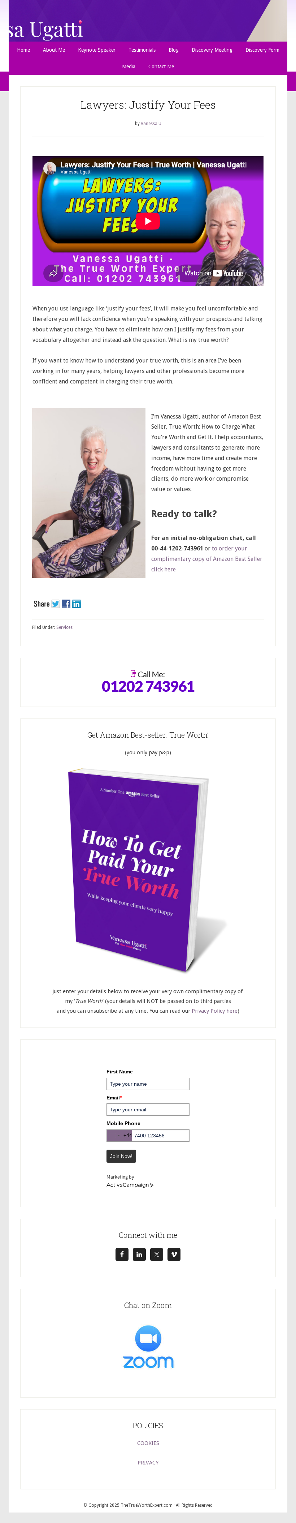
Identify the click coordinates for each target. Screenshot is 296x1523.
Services (64, 627)
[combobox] (119, 1135)
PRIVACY (148, 1462)
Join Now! (121, 1156)
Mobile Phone (123, 1123)
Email (114, 1098)
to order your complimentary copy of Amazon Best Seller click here (206, 559)
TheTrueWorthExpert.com (147, 1505)
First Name (119, 1071)
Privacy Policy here (215, 1011)
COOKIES (148, 1443)
